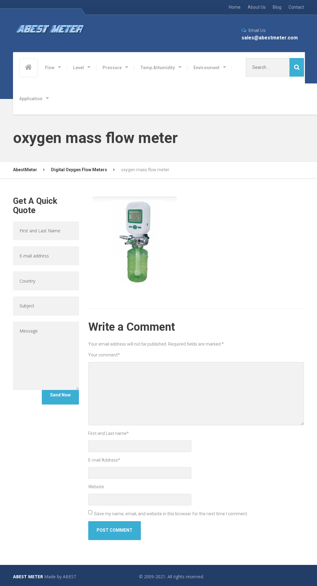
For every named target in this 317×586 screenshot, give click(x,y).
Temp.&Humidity (157, 67)
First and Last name (108, 433)
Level (78, 67)
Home (235, 7)
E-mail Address (104, 460)
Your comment (104, 354)
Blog (277, 7)
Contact (296, 7)
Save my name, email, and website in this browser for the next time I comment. (171, 513)
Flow (49, 67)
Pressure (112, 67)
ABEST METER (28, 576)
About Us (257, 7)
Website (96, 486)
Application (30, 98)
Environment (206, 67)
